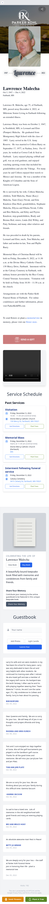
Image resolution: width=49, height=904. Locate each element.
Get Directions (15, 426)
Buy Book (26, 565)
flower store (31, 321)
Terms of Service (31, 893)
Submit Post (24, 647)
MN (11, 452)
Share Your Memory (16, 604)
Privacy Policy (17, 893)
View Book (12, 565)
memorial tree (33, 317)
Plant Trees (34, 426)
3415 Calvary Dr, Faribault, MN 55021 (25, 481)
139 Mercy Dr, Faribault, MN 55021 (24, 421)
